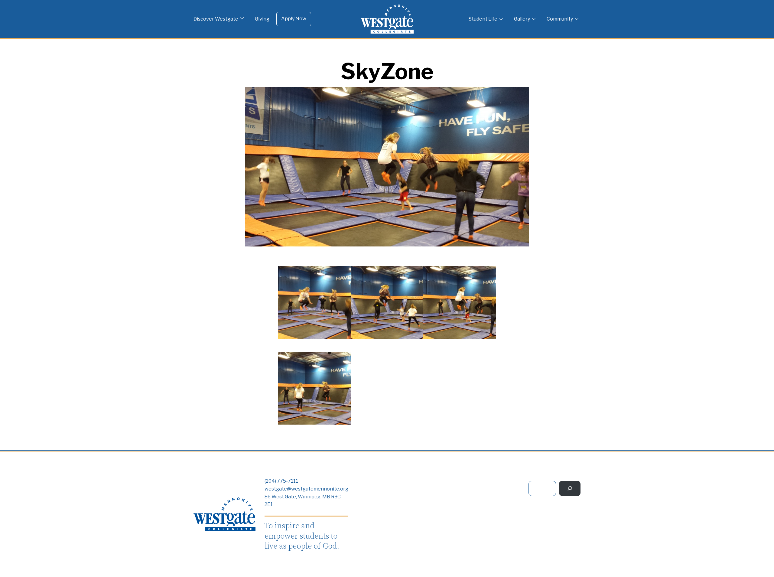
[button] (314, 303)
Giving (262, 19)
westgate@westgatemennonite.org (306, 489)
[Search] (569, 488)
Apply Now (293, 18)
